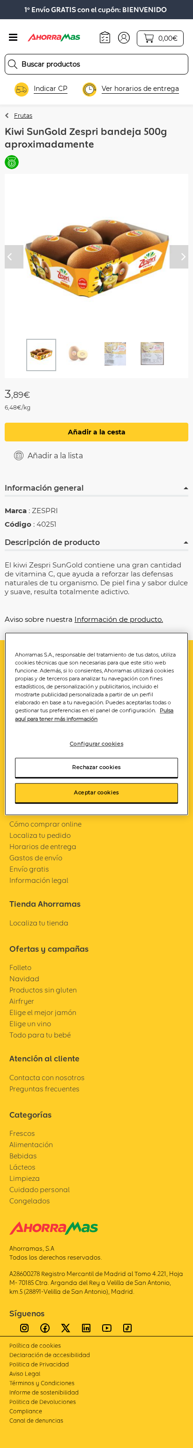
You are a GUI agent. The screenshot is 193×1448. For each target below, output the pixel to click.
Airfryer (21, 1001)
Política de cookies (35, 1345)
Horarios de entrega (42, 846)
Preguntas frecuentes (44, 1088)
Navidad (24, 978)
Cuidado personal (39, 1189)
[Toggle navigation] (13, 37)
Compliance (25, 1411)
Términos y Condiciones (41, 1383)
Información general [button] (44, 488)
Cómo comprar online (45, 824)
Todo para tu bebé (40, 1034)
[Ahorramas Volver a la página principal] (60, 37)
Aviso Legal (24, 1373)
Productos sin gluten (43, 989)
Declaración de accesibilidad (49, 1354)
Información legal (38, 880)
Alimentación (31, 1144)
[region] (96, 723)
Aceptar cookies (96, 793)
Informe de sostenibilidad (44, 1392)
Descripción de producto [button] (52, 542)
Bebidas (23, 1155)
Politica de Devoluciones (42, 1401)
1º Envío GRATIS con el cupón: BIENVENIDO (95, 9)
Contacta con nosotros (47, 1077)
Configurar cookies (96, 743)
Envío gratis (29, 869)
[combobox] (96, 64)
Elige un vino (30, 1023)
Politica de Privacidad (39, 1364)
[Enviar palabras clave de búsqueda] (13, 64)
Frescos (22, 1133)
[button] (124, 37)
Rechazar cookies (96, 767)
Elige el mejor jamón (42, 1012)
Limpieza (24, 1178)
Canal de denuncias (36, 1420)
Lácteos (22, 1167)
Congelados (29, 1200)
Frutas (23, 115)
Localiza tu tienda (38, 922)
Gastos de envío (35, 857)
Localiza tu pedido (40, 835)
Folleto (20, 967)
